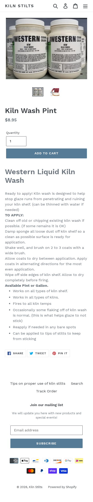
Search (77, 383)
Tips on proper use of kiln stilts (37, 383)
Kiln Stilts (19, 5)
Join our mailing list (46, 405)
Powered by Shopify (62, 487)
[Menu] (85, 6)
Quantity (12, 132)
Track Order (46, 391)
